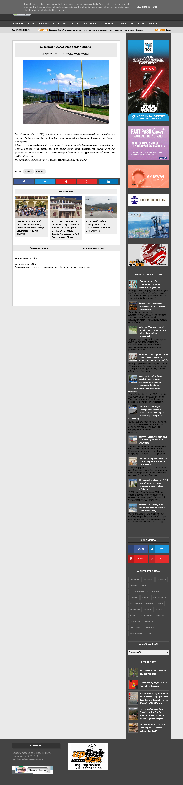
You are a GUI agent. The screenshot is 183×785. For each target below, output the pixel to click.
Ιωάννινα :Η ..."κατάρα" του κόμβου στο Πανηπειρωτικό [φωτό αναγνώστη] (151, 507)
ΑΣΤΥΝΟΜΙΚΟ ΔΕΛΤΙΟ (139, 591)
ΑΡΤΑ (30, 24)
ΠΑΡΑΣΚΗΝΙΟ (146, 615)
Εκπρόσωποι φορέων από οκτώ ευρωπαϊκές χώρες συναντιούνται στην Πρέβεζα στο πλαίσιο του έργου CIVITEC (30, 227)
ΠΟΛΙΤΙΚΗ (160, 615)
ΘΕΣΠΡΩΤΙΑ (58, 24)
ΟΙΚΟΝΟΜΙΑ (106, 24)
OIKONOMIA (148, 579)
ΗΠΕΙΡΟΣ (28, 171)
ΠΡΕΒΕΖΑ (43, 24)
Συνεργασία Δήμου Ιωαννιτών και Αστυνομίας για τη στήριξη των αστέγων (152, 461)
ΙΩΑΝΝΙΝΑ (17, 24)
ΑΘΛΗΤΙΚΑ (161, 579)
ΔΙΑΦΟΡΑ (134, 597)
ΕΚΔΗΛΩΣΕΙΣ (89, 24)
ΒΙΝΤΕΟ (73, 24)
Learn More (143, 7)
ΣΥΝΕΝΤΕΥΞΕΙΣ (136, 633)
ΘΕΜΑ (160, 603)
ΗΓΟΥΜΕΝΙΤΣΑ (136, 603)
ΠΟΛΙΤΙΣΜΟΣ (135, 621)
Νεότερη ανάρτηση (39, 248)
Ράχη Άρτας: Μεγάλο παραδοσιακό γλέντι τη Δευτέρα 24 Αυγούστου (149, 284)
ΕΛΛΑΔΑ (145, 597)
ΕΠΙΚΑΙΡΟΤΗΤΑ (124, 24)
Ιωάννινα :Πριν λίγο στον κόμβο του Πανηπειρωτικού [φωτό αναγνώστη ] (153, 440)
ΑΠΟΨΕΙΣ (134, 585)
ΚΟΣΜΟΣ (133, 615)
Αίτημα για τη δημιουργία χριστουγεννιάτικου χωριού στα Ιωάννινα (151, 306)
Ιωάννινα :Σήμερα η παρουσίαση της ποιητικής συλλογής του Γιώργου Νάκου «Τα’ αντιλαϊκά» (153, 357)
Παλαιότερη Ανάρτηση (93, 248)
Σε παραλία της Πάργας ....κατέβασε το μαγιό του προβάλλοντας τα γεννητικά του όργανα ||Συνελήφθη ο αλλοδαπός (146, 412)
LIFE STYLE (134, 579)
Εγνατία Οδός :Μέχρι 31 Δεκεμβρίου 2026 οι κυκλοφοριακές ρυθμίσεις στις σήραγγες (98, 226)
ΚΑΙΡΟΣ (152, 24)
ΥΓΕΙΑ (140, 24)
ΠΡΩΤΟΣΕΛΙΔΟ (136, 627)
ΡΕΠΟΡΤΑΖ (151, 627)
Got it (156, 7)
